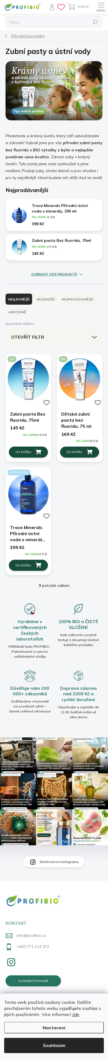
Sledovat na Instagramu (59, 862)
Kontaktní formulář (33, 981)
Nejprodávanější (77, 299)
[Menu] (101, 7)
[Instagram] (10, 961)
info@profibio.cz (31, 935)
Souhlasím (54, 1045)
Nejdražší (46, 299)
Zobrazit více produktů (54, 274)
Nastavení (54, 1027)
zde (75, 1014)
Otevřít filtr (27, 337)
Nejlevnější (18, 299)
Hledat (95, 22)
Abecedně (17, 312)
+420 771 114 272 (33, 946)
